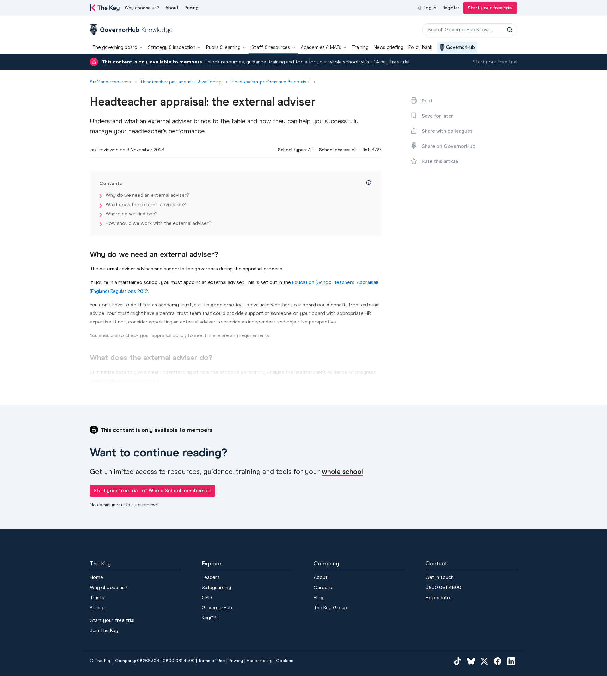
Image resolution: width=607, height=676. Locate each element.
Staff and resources (110, 82)
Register (451, 7)
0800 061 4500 (443, 587)
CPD (207, 598)
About (171, 7)
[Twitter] (484, 661)
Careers (323, 587)
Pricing (192, 7)
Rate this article (440, 161)
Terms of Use (211, 660)
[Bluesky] (471, 661)
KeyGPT (210, 618)
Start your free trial (490, 8)
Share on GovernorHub (448, 146)
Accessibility (260, 660)
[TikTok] (457, 661)
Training (360, 47)
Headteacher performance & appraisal (271, 82)
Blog (318, 598)
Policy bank (420, 47)
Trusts (97, 598)
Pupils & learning (223, 47)
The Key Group (330, 608)
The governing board (114, 47)
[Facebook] (497, 661)
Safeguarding (216, 587)
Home (96, 577)
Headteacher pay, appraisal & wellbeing (181, 82)
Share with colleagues (447, 131)
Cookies (284, 660)
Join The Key (104, 630)
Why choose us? (142, 7)
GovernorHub (460, 47)
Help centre (439, 598)
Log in (430, 7)
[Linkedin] (511, 661)
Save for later (437, 116)
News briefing (388, 47)
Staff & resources (270, 47)
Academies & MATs (321, 47)
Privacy (236, 660)
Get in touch (440, 577)
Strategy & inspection (171, 47)
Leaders (211, 577)
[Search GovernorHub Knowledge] (509, 29)
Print (427, 101)
